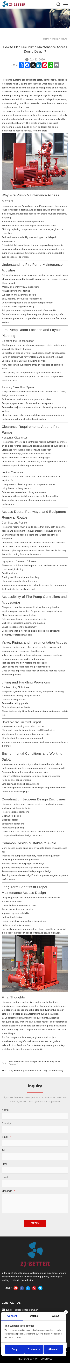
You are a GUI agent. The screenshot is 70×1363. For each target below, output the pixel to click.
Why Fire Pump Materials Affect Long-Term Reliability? (36, 1070)
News (64, 38)
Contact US (11, 1302)
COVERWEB (46, 1359)
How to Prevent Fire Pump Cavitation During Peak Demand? (34, 1063)
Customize (34, 1349)
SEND (35, 1223)
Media (55, 38)
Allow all (53, 1349)
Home (46, 38)
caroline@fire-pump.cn (26, 1309)
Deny (14, 1349)
